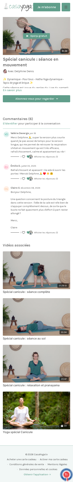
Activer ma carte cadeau (54, 459)
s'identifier (10, 123)
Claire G (15, 187)
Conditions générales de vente (26, 464)
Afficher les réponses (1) (46, 156)
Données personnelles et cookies (38, 469)
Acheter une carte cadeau (21, 459)
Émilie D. (16, 165)
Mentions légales (57, 464)
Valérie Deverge (20, 133)
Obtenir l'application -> (37, 474)
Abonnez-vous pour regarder (34, 98)
